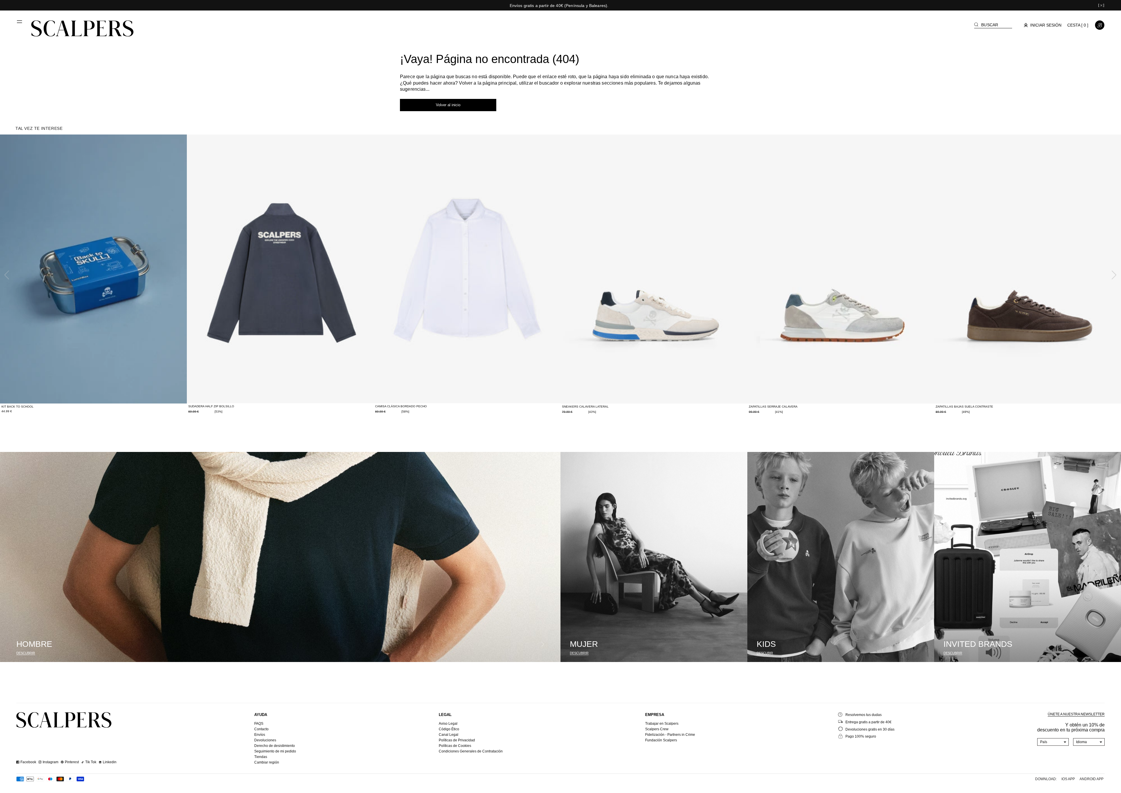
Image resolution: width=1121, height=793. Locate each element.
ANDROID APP (1091, 779)
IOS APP (1068, 779)
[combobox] (1053, 742)
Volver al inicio (448, 105)
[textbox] (1053, 742)
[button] (19, 23)
